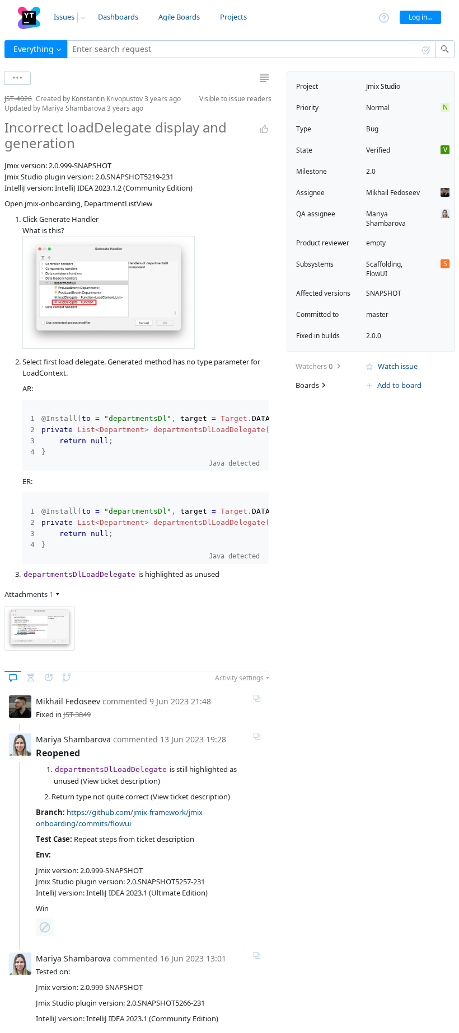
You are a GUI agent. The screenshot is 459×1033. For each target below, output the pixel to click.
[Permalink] (257, 698)
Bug (372, 129)
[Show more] (17, 78)
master (377, 314)
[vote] (264, 129)
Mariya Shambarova (386, 218)
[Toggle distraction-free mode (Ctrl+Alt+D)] (264, 78)
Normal (378, 107)
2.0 (371, 171)
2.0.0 (373, 335)
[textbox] (251, 49)
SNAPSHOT (383, 293)
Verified (378, 150)
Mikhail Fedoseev (393, 192)
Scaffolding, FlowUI (384, 268)
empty (376, 243)
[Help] (384, 17)
